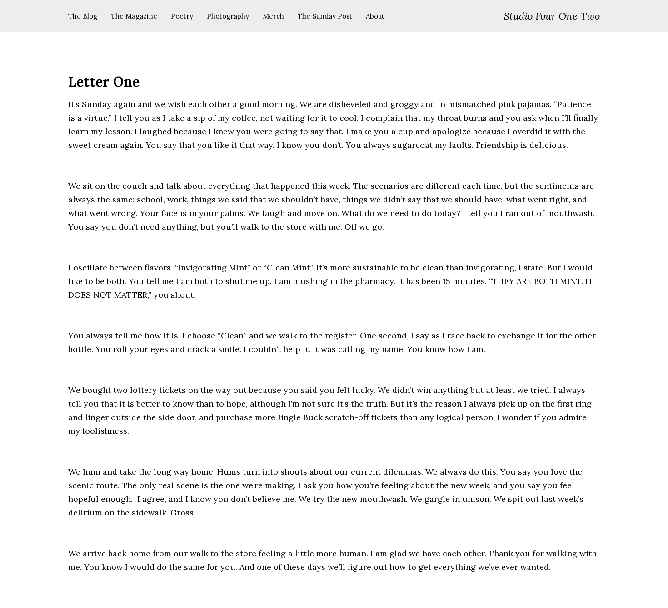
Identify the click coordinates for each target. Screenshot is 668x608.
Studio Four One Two (552, 16)
